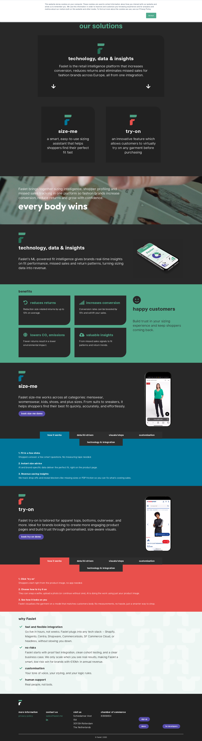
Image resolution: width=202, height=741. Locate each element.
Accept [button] (151, 15)
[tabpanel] (101, 592)
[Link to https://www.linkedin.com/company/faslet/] (47, 720)
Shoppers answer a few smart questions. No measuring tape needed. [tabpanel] (75, 465)
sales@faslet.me (54, 715)
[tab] (54, 435)
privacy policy (26, 715)
